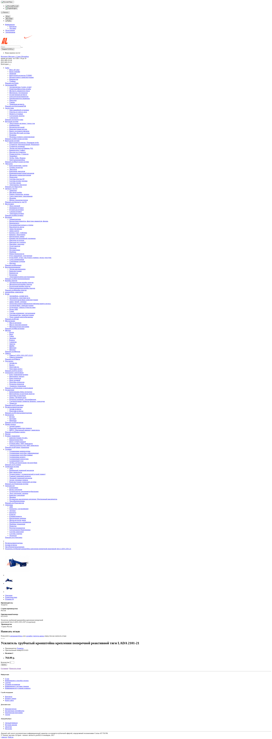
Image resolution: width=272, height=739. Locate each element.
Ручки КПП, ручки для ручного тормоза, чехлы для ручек (30, 257)
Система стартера (15, 534)
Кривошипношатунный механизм (21, 173)
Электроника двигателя (18, 185)
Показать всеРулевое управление (17, 447)
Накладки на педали (16, 240)
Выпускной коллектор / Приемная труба (24, 142)
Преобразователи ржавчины (19, 98)
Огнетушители (14, 246)
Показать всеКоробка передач (16, 290)
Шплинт (12, 349)
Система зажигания (16, 532)
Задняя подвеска (15, 409)
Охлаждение (9, 390)
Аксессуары (9, 108)
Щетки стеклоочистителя (18, 200)
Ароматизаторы (15, 219)
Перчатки (12, 248)
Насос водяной (14, 380)
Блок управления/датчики (18, 374)
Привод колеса (10, 424)
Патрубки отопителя (16, 382)
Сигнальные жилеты (16, 116)
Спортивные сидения (17, 261)
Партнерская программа (14, 713)
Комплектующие (15, 271)
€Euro (8, 16)
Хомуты (12, 344)
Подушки (12, 419)
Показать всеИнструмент (14, 215)
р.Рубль (8, 21)
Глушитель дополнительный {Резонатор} (24, 144)
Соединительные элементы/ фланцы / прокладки (27, 401)
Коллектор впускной (16, 127)
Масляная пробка (15, 192)
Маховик (12, 497)
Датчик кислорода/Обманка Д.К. (21, 148)
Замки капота (14, 231)
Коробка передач (11, 280)
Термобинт (13, 156)
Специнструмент (15, 211)
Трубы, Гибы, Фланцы (17, 158)
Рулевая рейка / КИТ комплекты (21, 443)
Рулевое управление (12, 436)
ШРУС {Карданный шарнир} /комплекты (24, 430)
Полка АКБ (13, 309)
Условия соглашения (12, 684)
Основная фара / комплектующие (21, 305)
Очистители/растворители (18, 96)
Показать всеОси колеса (14, 371)
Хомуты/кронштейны (17, 160)
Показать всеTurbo (11, 83)
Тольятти (20, 648)
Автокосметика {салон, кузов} (20, 87)
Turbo (7, 68)
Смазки (12, 102)
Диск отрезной (14, 206)
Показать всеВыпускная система (17, 162)
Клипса (12, 340)
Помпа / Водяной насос (17, 397)
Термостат (13, 403)
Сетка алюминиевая (16, 259)
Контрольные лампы (16, 236)
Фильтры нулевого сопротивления (21, 137)
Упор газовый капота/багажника (21, 317)
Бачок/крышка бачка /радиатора (20, 392)
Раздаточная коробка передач (19, 286)
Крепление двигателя (17, 171)
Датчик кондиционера (17, 269)
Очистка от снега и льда (18, 112)
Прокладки (13, 177)
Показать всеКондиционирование (17, 279)
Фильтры (12, 198)
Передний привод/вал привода (20, 428)
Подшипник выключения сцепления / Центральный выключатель (33, 499)
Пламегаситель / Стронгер (18, 154)
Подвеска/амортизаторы (14, 407)
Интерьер (8, 217)
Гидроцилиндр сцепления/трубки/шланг (24, 491)
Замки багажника (15, 229)
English (14, 8)
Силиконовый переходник (19, 459)
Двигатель (9, 164)
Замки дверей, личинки (17, 302)
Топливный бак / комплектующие (21, 315)
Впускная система (11, 121)
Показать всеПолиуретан (14, 422)
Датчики (12, 511)
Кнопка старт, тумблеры (18, 233)
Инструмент (9, 204)
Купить (4, 665)
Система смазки (15, 183)
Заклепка (12, 338)
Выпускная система (12, 141)
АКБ (11, 507)
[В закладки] (2, 638)
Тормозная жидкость (16, 104)
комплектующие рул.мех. (18, 438)
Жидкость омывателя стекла (19, 91)
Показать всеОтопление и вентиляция (19, 388)
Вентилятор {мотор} (16, 376)
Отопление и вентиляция (14, 372)
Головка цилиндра (16, 167)
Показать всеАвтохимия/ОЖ (15, 106)
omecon (4, 737)
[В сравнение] (4, 638)
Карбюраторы (14, 125)
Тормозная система (12, 466)
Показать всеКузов (12, 319)
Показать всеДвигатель (13, 187)
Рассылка (8, 729)
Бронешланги (14, 223)
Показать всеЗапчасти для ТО (16, 202)
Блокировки (13, 488)
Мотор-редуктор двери (17, 520)
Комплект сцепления (17, 495)
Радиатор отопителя (16, 384)
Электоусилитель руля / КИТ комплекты (24, 445)
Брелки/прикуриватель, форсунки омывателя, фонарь (28, 221)
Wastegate (12, 73)
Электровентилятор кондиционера (22, 277)
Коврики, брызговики (17, 234)
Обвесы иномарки (16, 357)
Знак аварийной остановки (19, 110)
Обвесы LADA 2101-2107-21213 (21, 355)
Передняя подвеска (16, 411)
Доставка (12, 28)
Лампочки (13, 190)
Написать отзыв (15, 668)
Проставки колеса (15, 369)
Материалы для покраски (18, 93)
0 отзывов (4, 668)
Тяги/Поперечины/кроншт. (15, 547)
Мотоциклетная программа (19, 326)
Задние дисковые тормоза (18, 480)
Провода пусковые (16, 114)
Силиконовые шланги (17, 457)
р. (5, 12)
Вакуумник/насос (15, 472)
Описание (8, 595)
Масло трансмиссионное (18, 325)
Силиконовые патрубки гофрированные (24, 453)
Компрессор (13, 79)
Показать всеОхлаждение (14, 405)
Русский (15, 6)
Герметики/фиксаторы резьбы (20, 89)
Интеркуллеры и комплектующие (21, 77)
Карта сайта (9, 700)
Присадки (13, 100)
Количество (5, 662)
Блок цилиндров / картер (18, 165)
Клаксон (12, 514)
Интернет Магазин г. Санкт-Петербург (15, 56)
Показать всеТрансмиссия (14, 503)
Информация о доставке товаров (17, 686)
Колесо (11, 365)
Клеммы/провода (15, 516)
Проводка (12, 526)
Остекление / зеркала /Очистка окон (22, 307)
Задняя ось (13, 363)
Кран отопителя (15, 378)
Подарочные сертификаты (14, 711)
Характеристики (11, 597)
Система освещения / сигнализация (22, 313)
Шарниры (13, 420)
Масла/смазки (10, 321)
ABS (11, 468)
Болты (11, 332)
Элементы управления (17, 386)
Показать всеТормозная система (16, 484)
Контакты (12, 26)
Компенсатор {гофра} (17, 150)
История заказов (11, 725)
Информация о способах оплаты (17, 680)
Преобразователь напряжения (20, 522)
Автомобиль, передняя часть (19, 298)
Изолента (12, 512)
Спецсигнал (13, 118)
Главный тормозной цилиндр (20, 476)
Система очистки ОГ (17, 179)
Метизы (8, 330)
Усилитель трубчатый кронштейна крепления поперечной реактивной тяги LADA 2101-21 (38, 549)
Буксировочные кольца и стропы (21, 225)
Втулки (12, 417)
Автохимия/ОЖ (11, 85)
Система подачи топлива (18, 181)
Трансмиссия (10, 486)
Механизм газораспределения (20, 175)
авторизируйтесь (16, 636)
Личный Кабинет (11, 723)
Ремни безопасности (16, 254)
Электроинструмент (16, 213)
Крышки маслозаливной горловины (22, 238)
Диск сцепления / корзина (18, 493)
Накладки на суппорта (17, 242)
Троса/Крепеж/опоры (17, 501)
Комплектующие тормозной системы (22, 482)
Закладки (8, 727)
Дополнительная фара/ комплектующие (23, 300)
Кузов (7, 294)
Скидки (8, 682)
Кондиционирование (12, 267)
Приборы (12, 252)
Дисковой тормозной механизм (20, 478)
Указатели (13, 535)
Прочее (7, 434)
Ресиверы (12, 135)
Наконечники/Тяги (16, 440)
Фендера (12, 263)
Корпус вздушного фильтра (19, 131)
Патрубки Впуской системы (19, 133)
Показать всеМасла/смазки (14, 328)
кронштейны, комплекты (14, 292)
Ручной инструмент (16, 210)
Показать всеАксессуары (14, 119)
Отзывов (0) (9, 599)
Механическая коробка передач (20, 284)
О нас (7, 679)
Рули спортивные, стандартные (20, 256)
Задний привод (14, 426)
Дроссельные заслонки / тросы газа (22, 123)
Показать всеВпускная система (16, 139)
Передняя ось (14, 367)
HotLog (10, 737)
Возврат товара (10, 698)
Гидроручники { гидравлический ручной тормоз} (27, 474)
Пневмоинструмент (16, 208)
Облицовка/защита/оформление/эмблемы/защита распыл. (30, 303)
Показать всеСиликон (13, 465)
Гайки (11, 336)
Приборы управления (17, 524)
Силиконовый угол (16, 461)
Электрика (9, 505)
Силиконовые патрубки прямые (21, 455)
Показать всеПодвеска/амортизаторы (18, 413)
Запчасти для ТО (11, 188)
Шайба (11, 346)
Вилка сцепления (15, 489)
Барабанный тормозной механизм (21, 470)
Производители (10, 709)
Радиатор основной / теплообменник (22, 399)
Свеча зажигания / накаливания (20, 196)
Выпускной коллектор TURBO (20, 75)
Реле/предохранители (17, 528)
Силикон (8, 449)
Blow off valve (14, 70)
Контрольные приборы (17, 518)
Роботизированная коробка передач (22, 288)
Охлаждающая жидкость (18, 95)
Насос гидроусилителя (17, 442)
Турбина (12, 81)
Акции (7, 714)
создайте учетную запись (35, 636)
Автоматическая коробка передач (21, 282)
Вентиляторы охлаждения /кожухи (22, 394)
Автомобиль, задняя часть (18, 296)
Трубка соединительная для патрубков (23, 463)
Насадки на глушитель (17, 152)
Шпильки (12, 348)
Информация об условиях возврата (17, 688)
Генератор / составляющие (18, 509)
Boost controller (14, 72)
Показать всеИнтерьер (13, 265)
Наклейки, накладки (16, 244)
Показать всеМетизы (12, 351)
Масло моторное (15, 323)
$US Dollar (9, 18)
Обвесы (8, 353)
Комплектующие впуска (18, 129)
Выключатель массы (16, 227)
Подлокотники (14, 250)
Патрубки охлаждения (17, 395)
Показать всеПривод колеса (15, 432)
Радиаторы (13, 275)
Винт (11, 334)
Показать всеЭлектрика (13, 537)
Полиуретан (9, 415)
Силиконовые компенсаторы (19, 451)
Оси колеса (9, 361)
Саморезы (13, 342)
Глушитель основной (17, 146)
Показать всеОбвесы (12, 359)
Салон (11, 311)
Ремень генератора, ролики (19, 194)
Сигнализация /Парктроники (19, 530)
